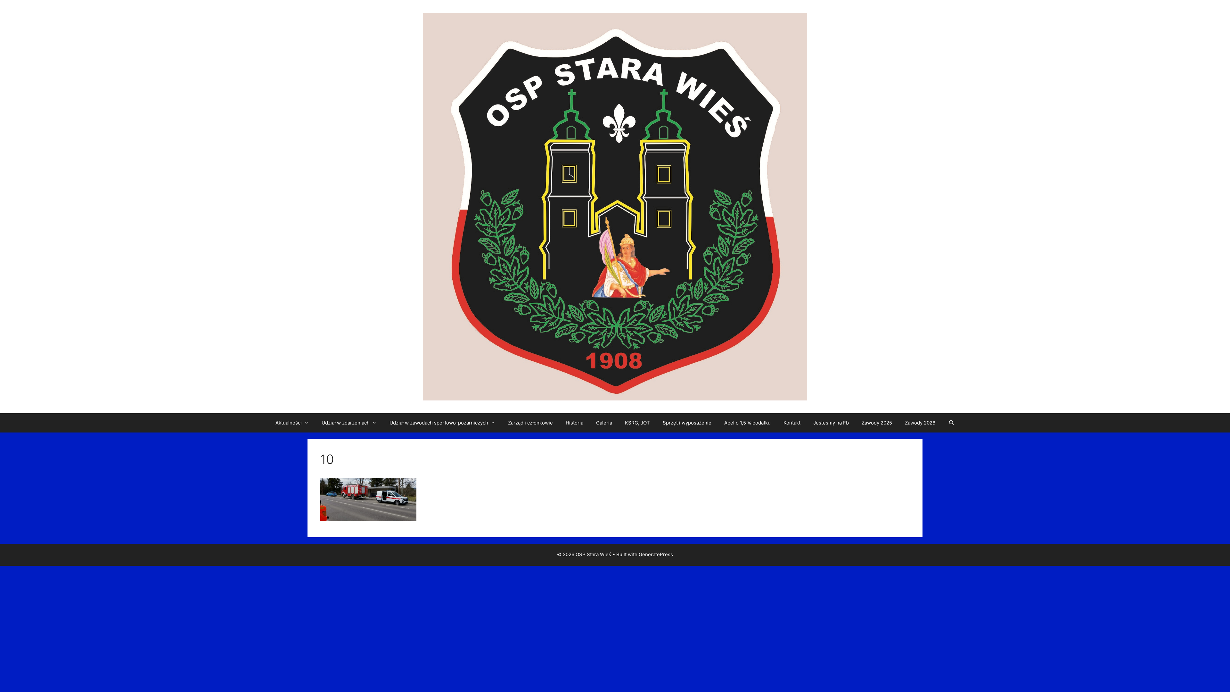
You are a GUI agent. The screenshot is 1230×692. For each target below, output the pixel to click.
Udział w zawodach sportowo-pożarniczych (439, 423)
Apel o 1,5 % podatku (747, 423)
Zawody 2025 (877, 423)
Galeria (604, 423)
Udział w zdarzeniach (346, 423)
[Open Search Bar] (951, 422)
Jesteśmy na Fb (831, 423)
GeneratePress (656, 554)
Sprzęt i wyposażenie (687, 423)
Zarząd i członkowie (530, 423)
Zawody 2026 (920, 423)
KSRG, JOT (637, 423)
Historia (574, 423)
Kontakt (791, 423)
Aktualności (288, 423)
